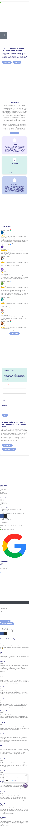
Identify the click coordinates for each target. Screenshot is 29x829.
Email (3, 400)
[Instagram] (5, 516)
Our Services (4, 608)
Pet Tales (3, 614)
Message (4, 405)
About (2, 605)
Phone (3, 395)
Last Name (5, 390)
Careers (3, 616)
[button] (25, 785)
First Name (5, 385)
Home (2, 602)
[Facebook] (2, 516)
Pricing (2, 611)
